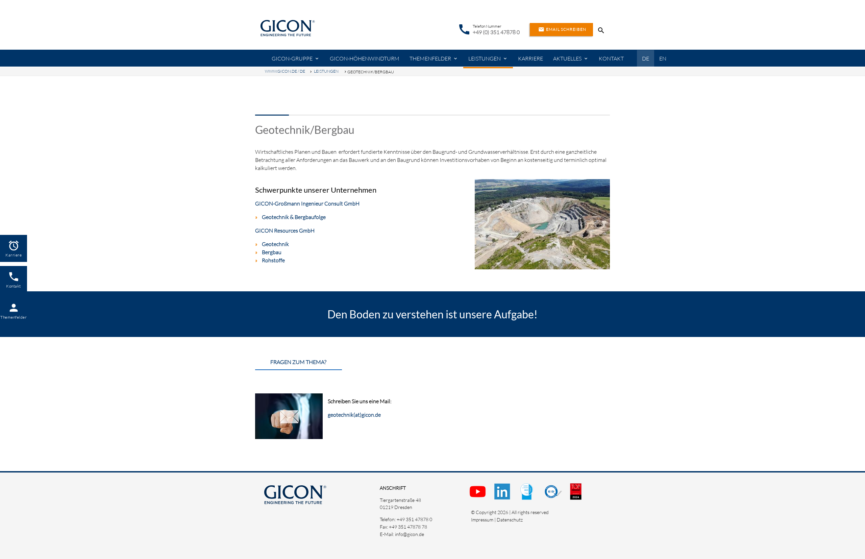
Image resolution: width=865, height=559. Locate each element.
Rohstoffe (273, 260)
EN (662, 58)
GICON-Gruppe (292, 58)
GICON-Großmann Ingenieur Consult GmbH (307, 203)
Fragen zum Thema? (298, 362)
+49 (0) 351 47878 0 (496, 32)
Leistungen (484, 58)
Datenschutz (510, 519)
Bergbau (271, 252)
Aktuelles (567, 58)
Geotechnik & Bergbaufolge (294, 217)
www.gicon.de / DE (285, 71)
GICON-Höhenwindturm (364, 58)
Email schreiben (562, 29)
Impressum (482, 519)
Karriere (530, 58)
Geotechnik (275, 244)
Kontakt (611, 58)
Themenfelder (430, 58)
